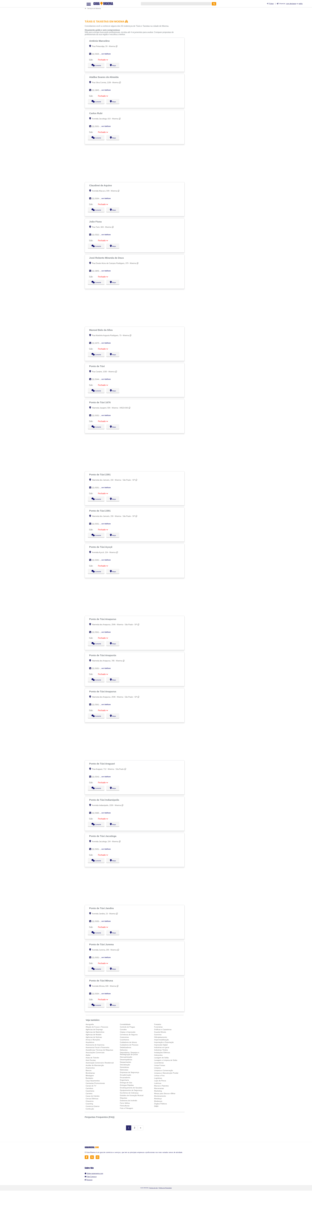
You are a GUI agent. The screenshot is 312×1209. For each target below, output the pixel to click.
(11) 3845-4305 (97, 271)
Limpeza (157, 1068)
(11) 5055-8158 (97, 921)
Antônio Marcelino (99, 40)
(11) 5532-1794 (97, 235)
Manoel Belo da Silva (101, 330)
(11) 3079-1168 (97, 343)
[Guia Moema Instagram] (98, 1157)
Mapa (113, 65)
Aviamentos (90, 1068)
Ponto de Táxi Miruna (101, 980)
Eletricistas (124, 1070)
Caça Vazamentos (93, 1081)
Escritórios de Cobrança (129, 1093)
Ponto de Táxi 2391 (100, 474)
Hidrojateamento (160, 1037)
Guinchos (157, 1035)
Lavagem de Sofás (161, 1058)
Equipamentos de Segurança (131, 1090)
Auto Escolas (91, 1060)
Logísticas (158, 1078)
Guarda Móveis (160, 1032)
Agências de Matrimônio (95, 1032)
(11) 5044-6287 (97, 379)
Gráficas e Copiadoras (162, 1029)
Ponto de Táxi (97, 366)
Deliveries (123, 1050)
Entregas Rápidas (127, 1085)
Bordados (89, 1078)
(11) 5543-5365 (97, 777)
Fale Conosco (92, 1177)
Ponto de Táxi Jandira (101, 908)
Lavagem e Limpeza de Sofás (165, 1060)
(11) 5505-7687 (97, 54)
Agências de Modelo (93, 1035)
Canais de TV (91, 1086)
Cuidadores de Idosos (128, 1042)
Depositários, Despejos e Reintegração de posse (129, 1053)
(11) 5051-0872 (97, 849)
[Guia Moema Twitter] (92, 1157)
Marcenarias (159, 1088)
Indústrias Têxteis (161, 1050)
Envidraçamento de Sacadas (131, 1088)
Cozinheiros (124, 1040)
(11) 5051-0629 (97, 488)
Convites (123, 1029)
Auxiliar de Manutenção (95, 1065)
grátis (301, 4)
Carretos (89, 1093)
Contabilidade (125, 1024)
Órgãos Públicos (160, 1104)
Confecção (90, 1109)
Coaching (89, 1104)
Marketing (158, 1091)
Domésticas (124, 1067)
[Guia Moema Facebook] (87, 1157)
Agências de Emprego (94, 1029)
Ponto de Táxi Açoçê (101, 547)
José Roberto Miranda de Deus (106, 257)
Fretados (157, 1024)
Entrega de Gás (126, 1083)
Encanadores (125, 1077)
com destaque (291, 4)
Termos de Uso (153, 1188)
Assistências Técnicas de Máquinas (99, 1050)
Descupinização (126, 1057)
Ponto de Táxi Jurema (101, 944)
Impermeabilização (161, 1040)
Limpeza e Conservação (163, 1070)
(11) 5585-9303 (97, 813)
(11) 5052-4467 (97, 957)
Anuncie (89, 1180)
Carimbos (89, 1088)
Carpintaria (90, 1091)
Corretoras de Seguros (129, 1035)
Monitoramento (160, 1096)
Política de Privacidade (165, 1188)
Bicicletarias (90, 1073)
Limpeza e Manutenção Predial (166, 1073)
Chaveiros (89, 1101)
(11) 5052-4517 (97, 560)
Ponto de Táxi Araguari (102, 763)
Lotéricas (157, 1083)
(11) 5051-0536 (97, 126)
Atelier (88, 1055)
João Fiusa (95, 221)
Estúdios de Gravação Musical (131, 1095)
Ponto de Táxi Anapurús (103, 655)
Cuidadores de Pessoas (129, 1045)
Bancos (88, 1070)
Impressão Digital (161, 1045)
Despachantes (125, 1062)
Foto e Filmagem (126, 1108)
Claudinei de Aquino (100, 185)
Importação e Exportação (164, 1042)
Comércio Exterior (93, 1106)
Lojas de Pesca (160, 1081)
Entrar (271, 4)
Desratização (125, 1065)
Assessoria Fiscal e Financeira (97, 1047)
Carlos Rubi (96, 113)
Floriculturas (124, 1106)
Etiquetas (123, 1098)
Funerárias (158, 1027)
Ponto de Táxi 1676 (100, 402)
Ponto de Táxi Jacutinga (103, 836)
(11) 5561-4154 (97, 632)
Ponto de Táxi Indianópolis (104, 799)
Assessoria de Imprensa (95, 1045)
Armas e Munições (93, 1040)
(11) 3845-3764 (97, 90)
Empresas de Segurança (129, 1072)
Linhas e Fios (159, 1076)
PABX (156, 1106)
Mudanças (158, 1101)
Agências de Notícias (94, 1037)
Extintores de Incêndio (128, 1100)
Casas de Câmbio (92, 1096)
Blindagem (90, 1076)
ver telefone (106, 54)
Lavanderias (159, 1063)
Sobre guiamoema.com (95, 1173)
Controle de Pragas (127, 1027)
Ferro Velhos (125, 1103)
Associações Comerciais (95, 1052)
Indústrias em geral (161, 1047)
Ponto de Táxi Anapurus (103, 619)
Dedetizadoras (125, 1047)
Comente (96, 65)
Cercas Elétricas (92, 1099)
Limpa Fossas (159, 1065)
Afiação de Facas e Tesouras (97, 1027)
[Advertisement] (136, 9)
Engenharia (124, 1080)
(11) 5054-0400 (97, 198)
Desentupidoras (126, 1060)
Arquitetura (90, 1042)
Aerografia (90, 1024)
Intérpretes (158, 1055)
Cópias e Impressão (127, 1032)
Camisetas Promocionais (95, 1083)
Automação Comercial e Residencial (100, 1063)
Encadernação (125, 1075)
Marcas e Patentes (161, 1086)
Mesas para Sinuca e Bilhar (164, 1093)
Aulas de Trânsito (92, 1058)
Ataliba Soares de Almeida (104, 77)
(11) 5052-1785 (97, 415)
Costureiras (124, 1037)
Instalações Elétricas (162, 1052)
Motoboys (158, 1099)
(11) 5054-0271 (97, 994)
